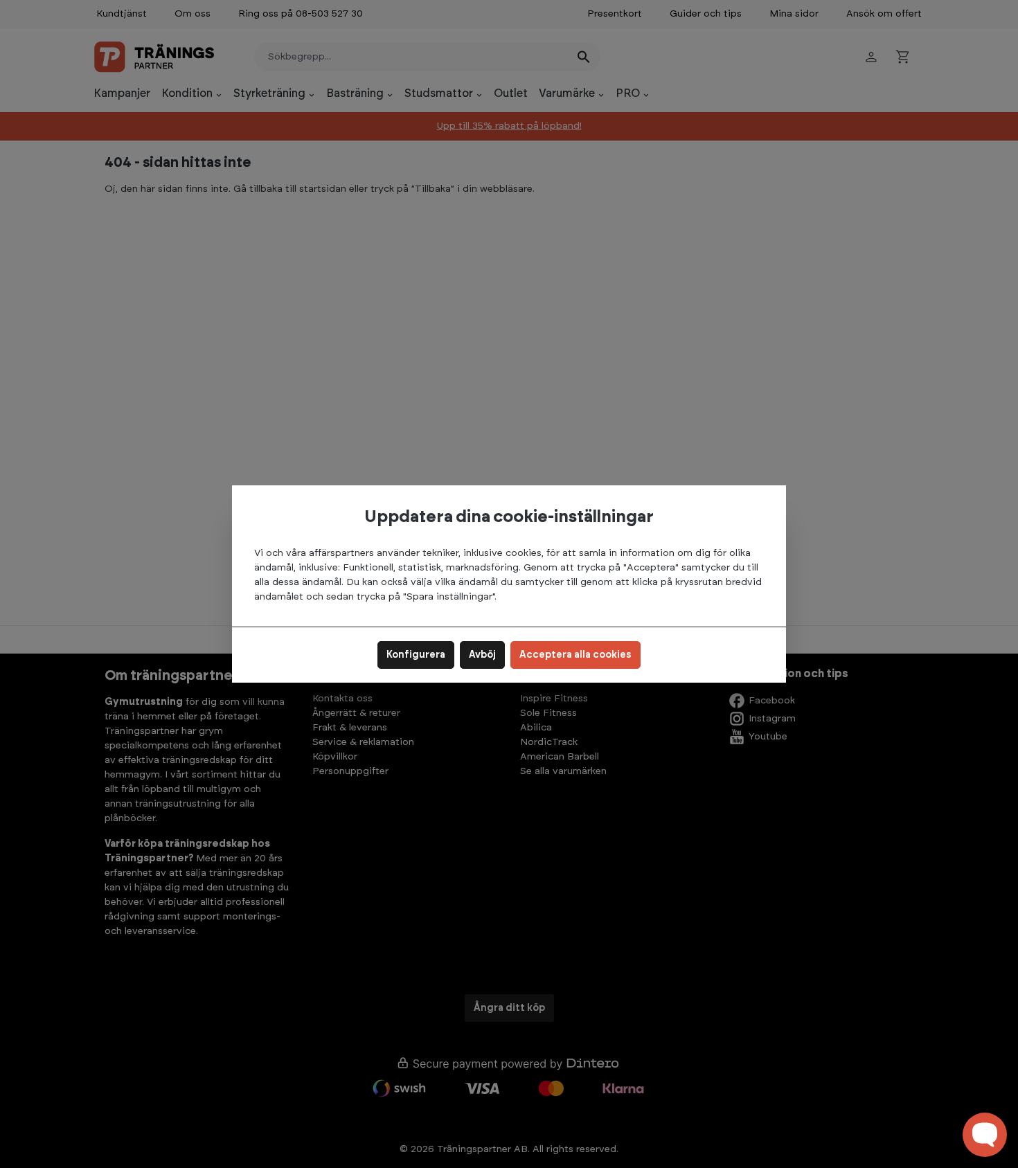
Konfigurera (415, 655)
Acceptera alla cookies (575, 655)
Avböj (482, 655)
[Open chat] (985, 1135)
